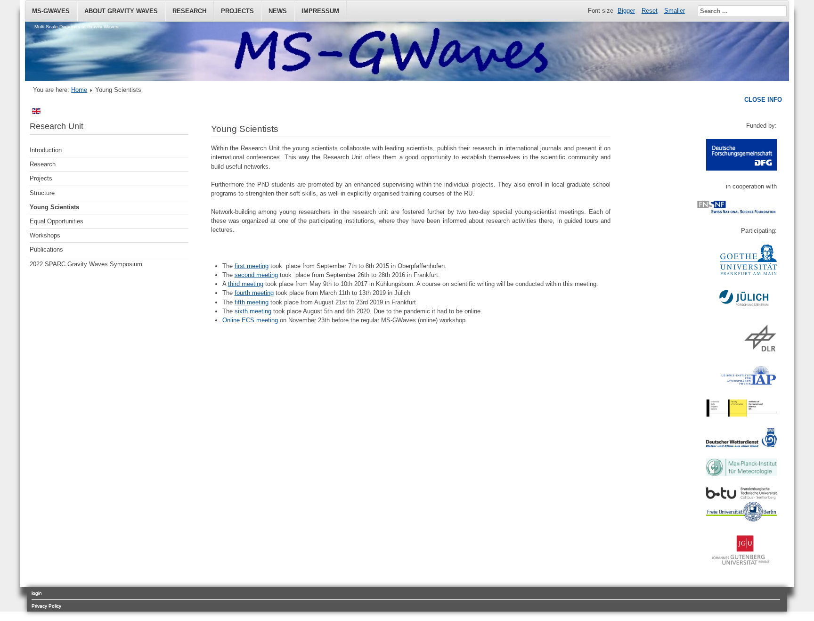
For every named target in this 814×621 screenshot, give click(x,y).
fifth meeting (252, 302)
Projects (237, 11)
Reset (650, 10)
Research (189, 11)
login (37, 593)
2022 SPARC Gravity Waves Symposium (86, 264)
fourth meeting (254, 292)
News (278, 11)
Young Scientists (54, 207)
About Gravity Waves (121, 11)
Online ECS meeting (250, 320)
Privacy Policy (46, 605)
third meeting (245, 283)
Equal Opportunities (56, 221)
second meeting (256, 274)
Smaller (674, 10)
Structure (42, 192)
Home (79, 89)
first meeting (252, 266)
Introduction (46, 150)
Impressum (320, 11)
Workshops (45, 235)
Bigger (626, 10)
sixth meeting (253, 311)
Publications (46, 249)
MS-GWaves (51, 11)
